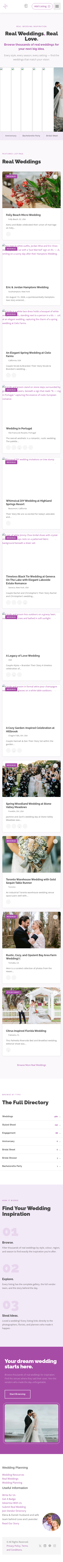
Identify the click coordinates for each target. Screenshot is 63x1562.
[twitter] (40, 1546)
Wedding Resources (13, 1474)
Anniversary (11, 136)
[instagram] (54, 1546)
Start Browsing (17, 1394)
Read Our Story (10, 1523)
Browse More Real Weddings (31, 1064)
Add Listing (40, 6)
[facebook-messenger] (50, 1546)
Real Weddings (10, 1478)
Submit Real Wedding (14, 1507)
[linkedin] (45, 1546)
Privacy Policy (14, 1545)
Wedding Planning (12, 1482)
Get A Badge (9, 1499)
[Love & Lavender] (5, 6)
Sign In (26, 5)
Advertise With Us (12, 1503)
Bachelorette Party (31, 136)
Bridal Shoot (52, 136)
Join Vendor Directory (14, 1510)
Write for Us (9, 1495)
